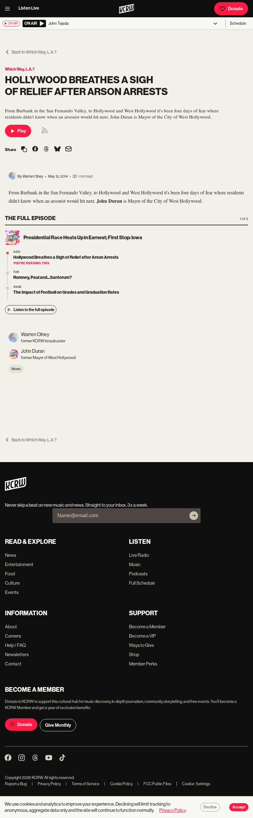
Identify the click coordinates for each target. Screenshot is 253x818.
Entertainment (19, 564)
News (16, 369)
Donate (235, 8)
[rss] (44, 132)
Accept (238, 807)
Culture (12, 583)
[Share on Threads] (46, 149)
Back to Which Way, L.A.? (34, 52)
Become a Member (147, 626)
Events (12, 592)
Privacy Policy (46, 783)
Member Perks (143, 663)
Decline (210, 807)
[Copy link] (24, 149)
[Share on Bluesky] (57, 149)
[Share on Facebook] (35, 149)
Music (135, 564)
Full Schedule (142, 583)
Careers (13, 635)
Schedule (238, 23)
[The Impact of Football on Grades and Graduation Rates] (7, 288)
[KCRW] (15, 489)
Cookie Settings (196, 783)
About (11, 626)
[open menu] (9, 8)
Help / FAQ (15, 645)
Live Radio (139, 555)
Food (10, 573)
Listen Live (29, 8)
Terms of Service (82, 783)
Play (21, 131)
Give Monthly (58, 725)
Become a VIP (142, 635)
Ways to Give (141, 645)
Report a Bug (16, 783)
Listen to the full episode (34, 309)
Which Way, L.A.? (20, 69)
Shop (134, 654)
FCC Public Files (154, 783)
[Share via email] (68, 149)
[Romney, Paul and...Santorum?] (7, 273)
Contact (13, 663)
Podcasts (138, 573)
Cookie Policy (118, 783)
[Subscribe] (193, 515)
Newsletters (17, 654)
